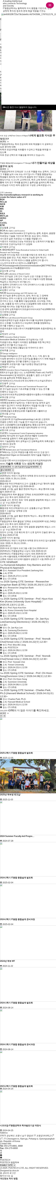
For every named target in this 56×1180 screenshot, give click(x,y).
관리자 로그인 (9, 1173)
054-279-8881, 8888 (13, 1146)
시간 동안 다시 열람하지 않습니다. (20, 107)
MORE (3, 142)
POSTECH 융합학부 (9, 1162)
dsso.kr (15, 1170)
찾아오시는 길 (6, 1176)
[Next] (4, 716)
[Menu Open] (50, 5)
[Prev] (1, 716)
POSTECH (5, 1160)
